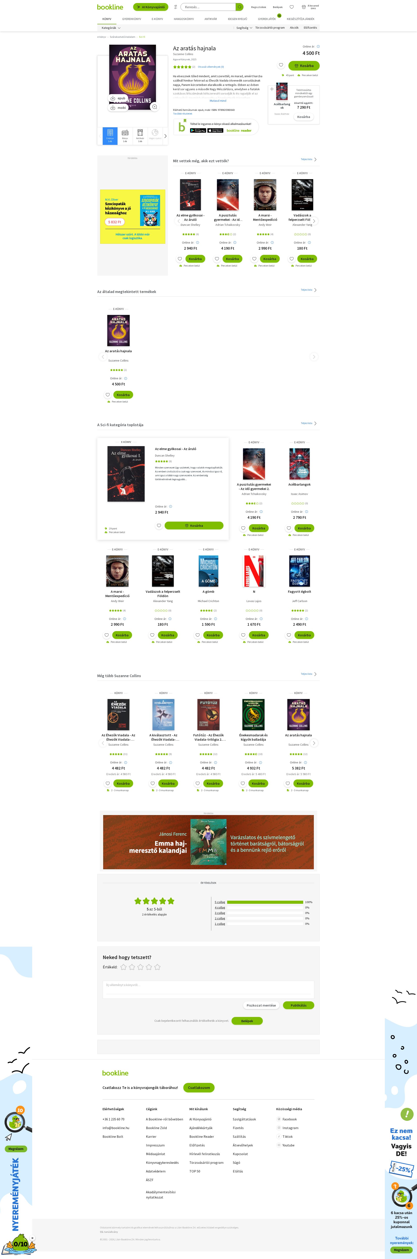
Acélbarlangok (299, 484)
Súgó (236, 1162)
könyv (118, 693)
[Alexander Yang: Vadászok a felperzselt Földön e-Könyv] (302, 194)
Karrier (151, 1136)
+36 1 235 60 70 (113, 1119)
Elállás (238, 1171)
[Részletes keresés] (176, 7)
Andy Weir (265, 225)
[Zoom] (154, 106)
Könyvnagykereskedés (162, 1162)
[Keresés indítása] (239, 7)
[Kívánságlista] (292, 7)
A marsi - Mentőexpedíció (265, 217)
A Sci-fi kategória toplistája (120, 424)
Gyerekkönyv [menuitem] (131, 19)
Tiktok (288, 1136)
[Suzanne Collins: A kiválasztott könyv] (163, 714)
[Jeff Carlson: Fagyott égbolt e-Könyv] (299, 571)
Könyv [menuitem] (107, 19)
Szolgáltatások (244, 1119)
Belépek (278, 7)
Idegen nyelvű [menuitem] (237, 19)
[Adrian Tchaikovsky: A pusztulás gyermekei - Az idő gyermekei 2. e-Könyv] (228, 194)
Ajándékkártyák (200, 1128)
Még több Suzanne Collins (119, 675)
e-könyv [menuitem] (157, 19)
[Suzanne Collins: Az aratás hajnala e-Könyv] (132, 77)
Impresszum (155, 1145)
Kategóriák (109, 28)
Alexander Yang (302, 225)
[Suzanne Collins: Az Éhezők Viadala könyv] (118, 714)
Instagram (290, 1128)
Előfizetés (310, 27)
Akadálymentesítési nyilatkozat (160, 1194)
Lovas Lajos (254, 601)
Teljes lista (307, 159)
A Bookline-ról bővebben (164, 1119)
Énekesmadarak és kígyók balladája (253, 737)
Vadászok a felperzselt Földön (302, 217)
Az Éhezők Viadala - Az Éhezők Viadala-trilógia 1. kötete (118, 737)
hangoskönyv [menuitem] (184, 19)
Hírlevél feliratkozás (204, 1154)
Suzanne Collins (118, 360)
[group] (110, 136)
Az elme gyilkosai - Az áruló (191, 217)
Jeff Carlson (299, 601)
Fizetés (238, 1128)
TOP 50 (194, 1171)
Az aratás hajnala (118, 351)
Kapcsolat (240, 1154)
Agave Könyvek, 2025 (184, 59)
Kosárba (307, 65)
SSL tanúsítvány (109, 1231)
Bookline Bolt (113, 1136)
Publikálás (298, 1005)
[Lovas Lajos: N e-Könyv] (254, 571)
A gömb (208, 591)
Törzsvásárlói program (270, 27)
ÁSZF (149, 1180)
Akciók (294, 27)
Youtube (289, 1145)
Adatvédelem (155, 1171)
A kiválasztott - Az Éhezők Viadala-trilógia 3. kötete (163, 737)
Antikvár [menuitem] (211, 19)
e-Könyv (190, 173)
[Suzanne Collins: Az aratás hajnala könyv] (298, 714)
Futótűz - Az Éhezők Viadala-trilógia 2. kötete (208, 737)
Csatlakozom (199, 1087)
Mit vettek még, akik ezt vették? (201, 160)
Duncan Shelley (190, 225)
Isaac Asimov (299, 494)
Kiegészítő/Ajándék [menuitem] (300, 19)
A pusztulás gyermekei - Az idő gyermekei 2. (228, 217)
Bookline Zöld (156, 1128)
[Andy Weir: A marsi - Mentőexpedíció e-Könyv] (265, 194)
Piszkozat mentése (261, 1005)
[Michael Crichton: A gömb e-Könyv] (208, 571)
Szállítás (239, 1136)
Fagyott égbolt (299, 591)
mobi (122, 107)
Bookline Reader (201, 1136)
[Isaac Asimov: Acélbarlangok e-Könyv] (300, 464)
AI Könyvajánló (153, 7)
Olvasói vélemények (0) (211, 66)
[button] (165, 136)
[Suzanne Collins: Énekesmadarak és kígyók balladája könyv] (253, 714)
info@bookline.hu (116, 1128)
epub (121, 98)
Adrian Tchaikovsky (227, 225)
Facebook (290, 1119)
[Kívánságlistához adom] (281, 65)
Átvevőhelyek (243, 1145)
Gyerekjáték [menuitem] (269, 17)
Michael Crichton (208, 601)
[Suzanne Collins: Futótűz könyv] (208, 714)
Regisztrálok (258, 7)
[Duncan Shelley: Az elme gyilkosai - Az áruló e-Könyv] (190, 194)
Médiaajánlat (155, 1154)
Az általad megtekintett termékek (126, 291)
